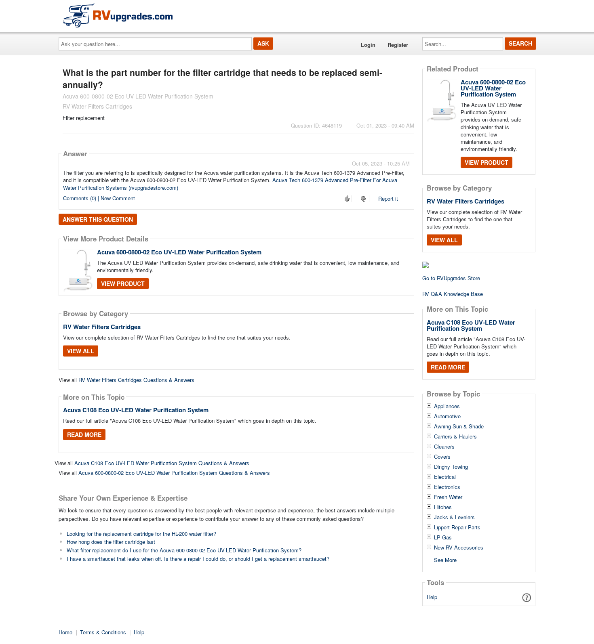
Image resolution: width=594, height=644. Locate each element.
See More (445, 559)
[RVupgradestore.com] (118, 15)
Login (368, 44)
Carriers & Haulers (455, 436)
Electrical (445, 477)
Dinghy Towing (451, 467)
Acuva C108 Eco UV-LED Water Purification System (136, 409)
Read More (84, 434)
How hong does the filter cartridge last (111, 541)
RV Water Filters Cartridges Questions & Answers (136, 380)
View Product (123, 283)
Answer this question (98, 219)
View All (80, 351)
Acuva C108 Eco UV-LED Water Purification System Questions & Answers (161, 463)
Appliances (447, 406)
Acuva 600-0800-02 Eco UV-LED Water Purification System (179, 252)
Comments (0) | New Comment (99, 198)
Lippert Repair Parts (457, 527)
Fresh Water (448, 497)
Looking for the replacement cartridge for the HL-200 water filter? (141, 533)
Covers (442, 456)
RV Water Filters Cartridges (102, 326)
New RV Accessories (458, 547)
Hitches (443, 507)
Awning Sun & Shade (459, 426)
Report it (388, 198)
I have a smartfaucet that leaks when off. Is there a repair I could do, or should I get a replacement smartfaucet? (198, 558)
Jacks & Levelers (454, 517)
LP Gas (443, 537)
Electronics (447, 487)
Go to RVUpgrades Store (451, 278)
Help (432, 597)
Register (398, 44)
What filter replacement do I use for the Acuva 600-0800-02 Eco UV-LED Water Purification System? (184, 550)
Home (65, 632)
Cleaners (444, 446)
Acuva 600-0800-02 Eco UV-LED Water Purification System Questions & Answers (174, 472)
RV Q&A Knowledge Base (452, 294)
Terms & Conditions (103, 632)
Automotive (447, 416)
